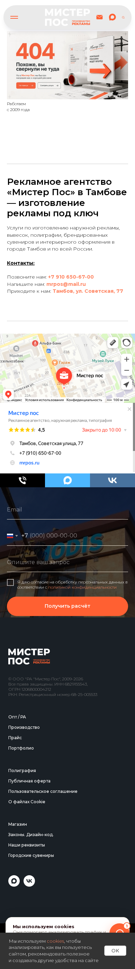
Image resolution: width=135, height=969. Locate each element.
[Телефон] (22, 480)
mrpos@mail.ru (66, 284)
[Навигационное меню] (14, 17)
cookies (55, 941)
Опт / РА (17, 877)
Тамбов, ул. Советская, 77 (88, 291)
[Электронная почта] (99, 17)
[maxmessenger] (112, 17)
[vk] (112, 480)
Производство (24, 887)
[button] (123, 17)
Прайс (15, 898)
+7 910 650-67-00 (71, 277)
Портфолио (21, 908)
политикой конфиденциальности (82, 667)
